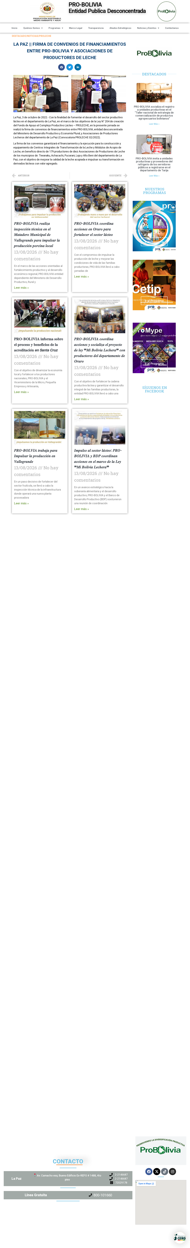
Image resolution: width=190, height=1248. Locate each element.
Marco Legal (75, 28)
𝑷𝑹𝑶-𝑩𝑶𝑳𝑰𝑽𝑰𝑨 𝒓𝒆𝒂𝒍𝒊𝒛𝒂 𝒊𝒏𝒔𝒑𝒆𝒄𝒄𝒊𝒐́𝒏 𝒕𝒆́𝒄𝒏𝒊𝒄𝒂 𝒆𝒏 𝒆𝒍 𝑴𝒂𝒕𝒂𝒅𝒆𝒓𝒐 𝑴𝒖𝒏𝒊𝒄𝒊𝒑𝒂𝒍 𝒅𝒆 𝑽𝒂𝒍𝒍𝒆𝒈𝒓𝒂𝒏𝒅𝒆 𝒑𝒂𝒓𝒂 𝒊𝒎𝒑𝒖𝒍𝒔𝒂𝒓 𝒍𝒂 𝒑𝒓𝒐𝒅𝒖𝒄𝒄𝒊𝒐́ (37, 234)
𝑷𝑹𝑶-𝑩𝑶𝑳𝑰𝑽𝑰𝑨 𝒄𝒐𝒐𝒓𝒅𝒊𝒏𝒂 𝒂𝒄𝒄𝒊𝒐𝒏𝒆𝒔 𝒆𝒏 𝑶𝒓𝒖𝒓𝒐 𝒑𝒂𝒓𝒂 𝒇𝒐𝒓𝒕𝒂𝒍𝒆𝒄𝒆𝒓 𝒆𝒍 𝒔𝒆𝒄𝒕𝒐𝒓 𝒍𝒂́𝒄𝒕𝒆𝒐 (94, 229)
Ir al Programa (154, 242)
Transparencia (96, 28)
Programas (54, 28)
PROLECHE (45, 36)
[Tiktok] (164, 1171)
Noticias (32, 36)
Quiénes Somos (31, 28)
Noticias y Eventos (146, 28)
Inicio (14, 28)
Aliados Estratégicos (120, 28)
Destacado (19, 36)
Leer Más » (154, 124)
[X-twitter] (156, 1171)
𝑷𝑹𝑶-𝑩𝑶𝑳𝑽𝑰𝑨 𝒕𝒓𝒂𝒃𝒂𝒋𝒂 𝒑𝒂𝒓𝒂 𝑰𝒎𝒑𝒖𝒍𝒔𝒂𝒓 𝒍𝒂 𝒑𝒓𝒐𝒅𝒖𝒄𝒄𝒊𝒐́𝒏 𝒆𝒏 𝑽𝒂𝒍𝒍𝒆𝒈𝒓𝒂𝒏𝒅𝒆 (35, 456)
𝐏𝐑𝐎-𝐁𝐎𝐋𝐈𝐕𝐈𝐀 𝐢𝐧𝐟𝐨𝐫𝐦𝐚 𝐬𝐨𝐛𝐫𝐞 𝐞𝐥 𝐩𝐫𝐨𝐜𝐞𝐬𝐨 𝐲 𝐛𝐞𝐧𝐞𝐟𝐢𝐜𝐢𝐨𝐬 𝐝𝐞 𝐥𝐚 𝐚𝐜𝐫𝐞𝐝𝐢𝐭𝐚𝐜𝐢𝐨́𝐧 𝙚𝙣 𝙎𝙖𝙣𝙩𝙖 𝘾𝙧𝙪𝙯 (38, 344)
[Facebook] (148, 1171)
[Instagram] (172, 1171)
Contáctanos (172, 28)
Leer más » (21, 287)
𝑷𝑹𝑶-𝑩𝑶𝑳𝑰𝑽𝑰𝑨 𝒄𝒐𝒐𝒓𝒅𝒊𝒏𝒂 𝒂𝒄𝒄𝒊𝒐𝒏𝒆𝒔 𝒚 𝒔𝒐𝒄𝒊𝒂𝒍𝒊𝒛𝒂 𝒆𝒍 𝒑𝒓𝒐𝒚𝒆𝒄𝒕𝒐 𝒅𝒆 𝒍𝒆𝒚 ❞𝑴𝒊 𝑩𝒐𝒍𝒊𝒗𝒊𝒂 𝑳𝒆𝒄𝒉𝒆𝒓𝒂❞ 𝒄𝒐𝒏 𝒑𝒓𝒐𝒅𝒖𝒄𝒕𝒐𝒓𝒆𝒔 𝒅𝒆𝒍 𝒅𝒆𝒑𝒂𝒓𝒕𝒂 (99, 350)
